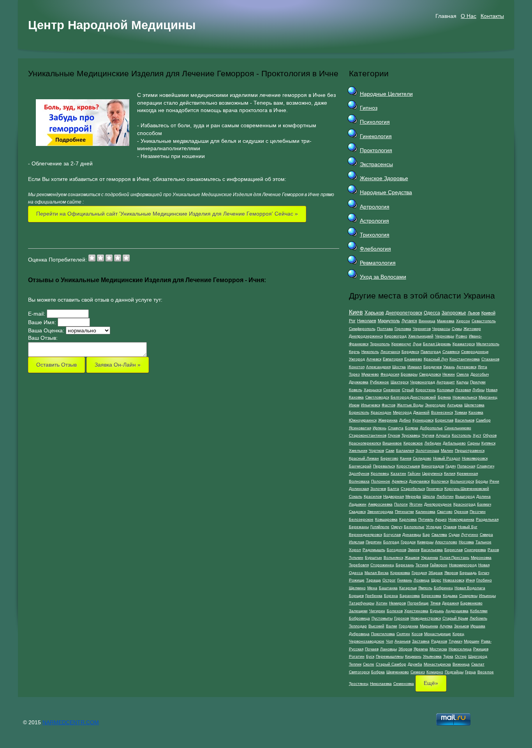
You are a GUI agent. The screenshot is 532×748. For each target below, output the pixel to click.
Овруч (396, 527)
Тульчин (356, 557)
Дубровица (359, 634)
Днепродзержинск (366, 336)
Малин (447, 450)
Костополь (461, 435)
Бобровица (359, 618)
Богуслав (392, 534)
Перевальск (384, 466)
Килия (449, 473)
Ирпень (379, 428)
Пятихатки (404, 511)
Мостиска (438, 649)
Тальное (483, 542)
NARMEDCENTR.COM (70, 722)
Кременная (467, 473)
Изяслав (356, 542)
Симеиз (417, 672)
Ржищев (480, 649)
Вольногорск (462, 481)
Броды (482, 481)
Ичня (470, 580)
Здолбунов (359, 473)
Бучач (483, 573)
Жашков (412, 557)
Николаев (366, 320)
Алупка (446, 626)
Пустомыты (382, 618)
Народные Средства (386, 192)
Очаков (449, 527)
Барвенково (471, 603)
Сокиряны (468, 595)
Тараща (373, 580)
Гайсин (414, 473)
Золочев (378, 488)
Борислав (444, 420)
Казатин (398, 473)
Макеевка (445, 321)
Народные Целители (386, 94)
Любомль (478, 618)
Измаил (414, 367)
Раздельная (487, 519)
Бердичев (432, 367)
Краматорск (464, 344)
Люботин (445, 496)
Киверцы (425, 542)
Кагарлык (408, 588)
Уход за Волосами (383, 277)
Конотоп (357, 367)
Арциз (441, 519)
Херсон (463, 321)
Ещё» (431, 683)
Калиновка (425, 511)
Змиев (413, 550)
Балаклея (405, 450)
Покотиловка (383, 634)
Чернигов (422, 329)
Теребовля (359, 565)
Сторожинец (382, 565)
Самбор (483, 420)
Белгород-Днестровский (413, 397)
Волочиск (440, 481)
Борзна (391, 595)
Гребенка (373, 595)
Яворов (451, 573)
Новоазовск (453, 580)
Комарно (434, 672)
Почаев (372, 649)
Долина (483, 496)
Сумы (457, 329)
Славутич (485, 466)
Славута (395, 428)
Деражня (450, 603)
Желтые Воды (410, 405)
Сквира (486, 534)
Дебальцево (454, 443)
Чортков (376, 450)
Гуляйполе (379, 527)
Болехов (395, 611)
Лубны (478, 390)
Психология (375, 122)
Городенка (408, 626)
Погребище (418, 603)
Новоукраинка (461, 519)
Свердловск (430, 374)
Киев (356, 312)
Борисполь (359, 412)
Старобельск (413, 488)
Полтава (385, 329)
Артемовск (466, 367)
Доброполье (431, 428)
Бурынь (437, 611)
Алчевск (373, 359)
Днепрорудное (438, 504)
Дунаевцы (411, 534)
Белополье (414, 527)
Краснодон (381, 412)
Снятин (403, 634)
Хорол (355, 550)
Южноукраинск (363, 420)
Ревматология (378, 263)
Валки (391, 626)
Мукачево (370, 374)
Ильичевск (370, 405)
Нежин (448, 374)
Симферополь (362, 329)
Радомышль (374, 550)
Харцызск (373, 390)
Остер (461, 656)
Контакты (492, 16)
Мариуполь (389, 320)
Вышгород (465, 496)
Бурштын (373, 557)
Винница (427, 321)
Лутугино (469, 534)
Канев (405, 458)
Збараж (435, 573)
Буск (370, 656)
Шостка (399, 367)
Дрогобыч (479, 374)
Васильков (464, 420)
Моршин (471, 641)
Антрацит (446, 382)
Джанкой (421, 412)
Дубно (405, 420)
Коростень (425, 390)
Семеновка (403, 683)
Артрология (374, 207)
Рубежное (379, 382)
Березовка (431, 595)
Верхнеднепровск (365, 534)
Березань (405, 565)
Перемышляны (389, 656)
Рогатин (357, 656)
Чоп (389, 641)
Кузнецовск (422, 420)
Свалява (439, 534)
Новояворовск (475, 458)
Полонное (380, 481)
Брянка (444, 397)
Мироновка (481, 557)
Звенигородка (380, 511)
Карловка (408, 519)
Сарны (473, 443)
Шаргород (477, 656)
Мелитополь (487, 344)
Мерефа (413, 496)
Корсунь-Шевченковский (466, 488)
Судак (454, 534)
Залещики (358, 611)
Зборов (405, 649)
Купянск (488, 443)
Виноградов (432, 466)
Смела (462, 374)
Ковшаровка (386, 519)
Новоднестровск (425, 618)
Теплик (355, 664)
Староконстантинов (367, 435)
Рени (494, 481)
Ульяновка (432, 656)
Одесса (432, 313)
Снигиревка (475, 550)
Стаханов (490, 359)
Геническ (434, 488)
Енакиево (413, 359)
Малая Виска (377, 573)
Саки (390, 450)
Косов (417, 634)
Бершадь (468, 573)
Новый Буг (467, 527)
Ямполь (425, 588)
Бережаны (359, 527)
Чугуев (428, 435)
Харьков (374, 313)
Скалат (477, 664)
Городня (419, 573)
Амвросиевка (380, 504)
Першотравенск (469, 450)
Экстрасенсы (376, 164)
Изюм (354, 405)
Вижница (461, 664)
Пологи (401, 504)
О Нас (468, 16)
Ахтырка (455, 405)
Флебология (375, 249)
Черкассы (441, 329)
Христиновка (416, 611)
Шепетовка (474, 405)
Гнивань (404, 580)
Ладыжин (357, 504)
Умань (449, 367)
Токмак (460, 412)
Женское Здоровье (384, 178)
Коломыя (445, 390)
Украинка (429, 557)
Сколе (368, 664)
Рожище (357, 580)
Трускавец (411, 435)
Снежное (391, 390)
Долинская (359, 488)
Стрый (408, 390)
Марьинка (429, 626)
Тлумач (455, 641)
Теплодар (358, 626)
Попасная (466, 466)
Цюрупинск (432, 473)
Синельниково (457, 428)
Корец (458, 634)
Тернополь (380, 344)
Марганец (488, 397)
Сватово (445, 511)
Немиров (397, 603)
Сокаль (355, 496)
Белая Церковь (437, 344)
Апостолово (446, 542)
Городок (408, 542)
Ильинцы (487, 595)
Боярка (411, 428)
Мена (372, 588)
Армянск (399, 481)
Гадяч (451, 466)
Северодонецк (474, 351)
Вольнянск (393, 557)
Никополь (370, 351)
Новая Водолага (469, 588)
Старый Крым (455, 618)
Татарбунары (361, 603)
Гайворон (438, 565)
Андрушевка (457, 611)
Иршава (477, 626)
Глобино (484, 580)
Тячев (435, 603)
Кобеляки (479, 611)
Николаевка (381, 683)
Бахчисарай (360, 466)
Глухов (394, 435)
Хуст (477, 435)
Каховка (476, 412)
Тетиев (422, 565)
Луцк (417, 344)
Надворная (393, 496)
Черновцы (444, 336)
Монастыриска (437, 664)
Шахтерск (400, 382)
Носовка (466, 542)
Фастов (388, 405)
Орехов (461, 511)
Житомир (472, 329)
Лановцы (388, 649)
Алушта (443, 435)
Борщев (356, 595)
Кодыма (450, 595)
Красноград (464, 504)
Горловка (403, 329)
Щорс (436, 580)
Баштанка (388, 588)
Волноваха (359, 481)
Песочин (478, 511)
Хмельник (358, 450)
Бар (426, 534)
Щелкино (357, 588)
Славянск (451, 351)
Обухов (490, 435)
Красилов (373, 496)
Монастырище (437, 634)
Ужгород (357, 359)
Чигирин (377, 611)
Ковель (355, 390)
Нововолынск (465, 397)
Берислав (453, 550)
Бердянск (410, 351)
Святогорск (359, 672)
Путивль (425, 519)
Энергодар (435, 405)
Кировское (413, 443)
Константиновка (464, 359)
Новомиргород (463, 565)
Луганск (409, 320)
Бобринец (443, 588)
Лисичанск (390, 351)
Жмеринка (388, 420)
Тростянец (358, 683)
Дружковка (358, 382)
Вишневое (392, 443)
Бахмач (484, 504)
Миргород (402, 412)
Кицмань (413, 656)
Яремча (421, 649)
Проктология (376, 150)
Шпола (429, 496)
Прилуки (478, 382)
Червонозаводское (366, 641)
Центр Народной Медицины (112, 25)
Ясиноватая (360, 428)
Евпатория (393, 359)
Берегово (389, 458)
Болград (391, 542)
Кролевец (380, 473)
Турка (448, 656)
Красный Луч (436, 359)
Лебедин (433, 443)
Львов (474, 313)
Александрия (378, 367)
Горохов (401, 618)
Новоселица (460, 649)
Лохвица (422, 580)
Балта (393, 488)
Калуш (462, 382)
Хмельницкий (420, 336)
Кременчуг (401, 344)
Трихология (374, 235)
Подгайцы (454, 672)
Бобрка (378, 672)
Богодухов (396, 550)
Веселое (485, 672)
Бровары (409, 374)
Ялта (482, 367)
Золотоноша (427, 450)
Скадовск (357, 511)
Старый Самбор (391, 664)
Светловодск (377, 397)
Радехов (439, 641)
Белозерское (361, 519)
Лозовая (463, 390)
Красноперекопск (365, 443)
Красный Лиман (364, 458)
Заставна (421, 641)
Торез (354, 374)
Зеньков (461, 626)
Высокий (376, 626)
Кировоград (395, 336)
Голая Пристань (454, 557)
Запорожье (454, 313)
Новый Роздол (446, 458)
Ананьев (402, 641)
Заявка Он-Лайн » (118, 365)
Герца (470, 672)
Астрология (374, 221)
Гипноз (368, 108)
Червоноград (422, 382)
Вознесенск (442, 412)
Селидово (422, 458)
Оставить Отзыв (56, 365)
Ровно (461, 336)
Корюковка (400, 573)
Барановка (410, 595)
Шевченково (397, 672)
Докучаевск (419, 481)
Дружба (415, 664)
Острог (389, 580)
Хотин (382, 603)
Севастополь (484, 321)
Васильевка (432, 550)
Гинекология (376, 136)
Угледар (434, 527)
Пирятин (374, 542)
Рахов (493, 550)
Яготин (416, 504)
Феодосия (390, 374)
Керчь (354, 351)
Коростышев (408, 466)
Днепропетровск (404, 313)
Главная (445, 16)
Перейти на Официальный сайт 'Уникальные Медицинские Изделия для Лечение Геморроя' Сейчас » (167, 214)
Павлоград (431, 351)
